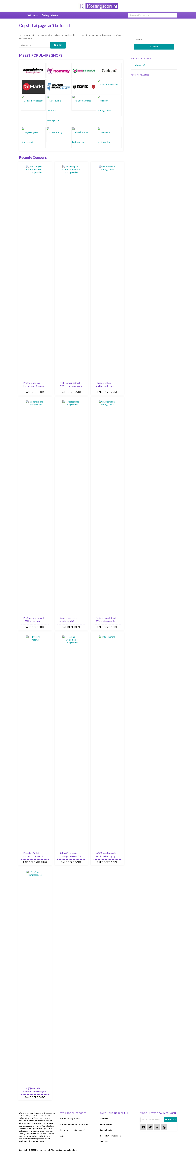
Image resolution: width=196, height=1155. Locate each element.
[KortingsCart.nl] (98, 5)
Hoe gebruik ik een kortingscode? (74, 1124)
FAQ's (62, 1136)
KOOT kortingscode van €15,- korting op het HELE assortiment (106, 856)
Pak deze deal (71, 627)
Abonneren (170, 1120)
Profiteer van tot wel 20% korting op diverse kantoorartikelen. (71, 385)
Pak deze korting (35, 862)
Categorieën (49, 15)
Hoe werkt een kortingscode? (72, 1130)
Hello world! (139, 65)
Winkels (33, 15)
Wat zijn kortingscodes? (69, 1118)
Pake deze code (35, 391)
